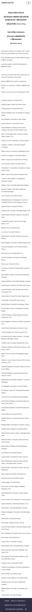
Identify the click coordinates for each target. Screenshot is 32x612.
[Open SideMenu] (26, 609)
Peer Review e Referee (14, 609)
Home (7, 601)
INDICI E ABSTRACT (18, 601)
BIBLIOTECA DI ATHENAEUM (15, 605)
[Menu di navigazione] (28, 2)
